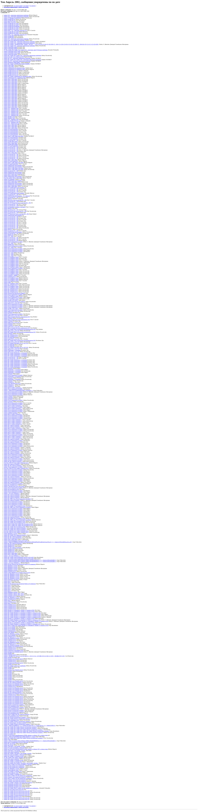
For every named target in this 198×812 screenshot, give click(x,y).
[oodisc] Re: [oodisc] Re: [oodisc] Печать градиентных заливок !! (20, 727)
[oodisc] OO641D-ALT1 (10, 276)
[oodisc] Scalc (7, 739)
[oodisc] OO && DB (9, 337)
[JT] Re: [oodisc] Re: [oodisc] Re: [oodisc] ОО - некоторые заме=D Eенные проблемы (26, 50)
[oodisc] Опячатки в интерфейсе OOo (13, 650)
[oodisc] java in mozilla (9, 626)
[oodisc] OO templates (9, 179)
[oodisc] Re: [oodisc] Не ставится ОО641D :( (15, 528)
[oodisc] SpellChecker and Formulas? (13, 165)
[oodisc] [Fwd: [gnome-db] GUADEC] (13, 241)
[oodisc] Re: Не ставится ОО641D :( (13, 461)
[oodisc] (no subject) (9, 734)
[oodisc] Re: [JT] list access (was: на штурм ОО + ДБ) (17, 203)
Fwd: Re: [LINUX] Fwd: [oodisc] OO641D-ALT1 (16, 462)
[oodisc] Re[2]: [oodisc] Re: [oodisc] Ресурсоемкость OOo (18, 524)
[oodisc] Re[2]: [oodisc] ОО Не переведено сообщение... (18, 775)
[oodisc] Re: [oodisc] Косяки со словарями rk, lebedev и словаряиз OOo (22, 624)
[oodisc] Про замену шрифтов (11, 752)
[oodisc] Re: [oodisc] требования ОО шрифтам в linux (17, 76)
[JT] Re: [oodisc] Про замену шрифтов (14, 757)
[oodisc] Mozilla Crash (9, 116)
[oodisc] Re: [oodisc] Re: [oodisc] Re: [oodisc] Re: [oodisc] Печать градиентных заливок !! (27, 731)
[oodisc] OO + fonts (9, 247)
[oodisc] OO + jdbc (8, 236)
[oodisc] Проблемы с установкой (12, 350)
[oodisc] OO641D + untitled (11, 275)
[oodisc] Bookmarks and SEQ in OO (13, 784)
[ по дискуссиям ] (18, 5)
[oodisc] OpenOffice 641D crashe (12, 51)
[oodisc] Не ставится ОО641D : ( (12, 425)
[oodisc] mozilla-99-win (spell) (11, 23)
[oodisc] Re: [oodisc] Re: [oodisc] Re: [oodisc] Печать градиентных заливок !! (23, 729)
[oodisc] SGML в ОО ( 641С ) (11, 308)
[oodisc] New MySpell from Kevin (12, 383)
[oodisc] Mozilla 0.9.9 (9, 544)
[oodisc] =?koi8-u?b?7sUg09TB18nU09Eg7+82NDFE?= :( (18, 390)
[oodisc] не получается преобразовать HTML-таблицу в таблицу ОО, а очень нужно (26, 735)
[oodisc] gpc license (8, 745)
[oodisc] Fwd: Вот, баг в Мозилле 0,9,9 (14, 57)
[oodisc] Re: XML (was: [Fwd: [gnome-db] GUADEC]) (17, 499)
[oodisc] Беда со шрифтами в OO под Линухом (16, 742)
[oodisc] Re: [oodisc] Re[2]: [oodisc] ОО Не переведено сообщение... (21, 788)
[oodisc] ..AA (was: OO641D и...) (12, 493)
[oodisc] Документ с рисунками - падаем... (15, 746)
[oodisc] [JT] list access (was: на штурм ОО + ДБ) (16, 214)
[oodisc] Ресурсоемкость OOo (11, 489)
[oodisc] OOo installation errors (11, 706)
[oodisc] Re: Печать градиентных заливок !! (15, 717)
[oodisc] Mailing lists (9, 244)
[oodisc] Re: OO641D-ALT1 (11, 285)
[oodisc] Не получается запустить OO (13, 789)
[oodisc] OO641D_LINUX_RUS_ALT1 (14, 593)
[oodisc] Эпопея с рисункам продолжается (15, 777)
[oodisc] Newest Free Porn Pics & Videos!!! (14, 293)
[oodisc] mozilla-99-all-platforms (12, 26)
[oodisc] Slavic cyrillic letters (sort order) (14, 136)
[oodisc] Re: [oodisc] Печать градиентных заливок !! (17, 718)
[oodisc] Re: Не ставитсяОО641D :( (13, 538)
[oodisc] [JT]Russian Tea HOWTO (12, 18)
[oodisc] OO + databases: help (11, 108)
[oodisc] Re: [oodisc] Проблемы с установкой (15, 353)
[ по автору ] (32, 5)
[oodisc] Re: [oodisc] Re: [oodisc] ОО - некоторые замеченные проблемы (22, 55)
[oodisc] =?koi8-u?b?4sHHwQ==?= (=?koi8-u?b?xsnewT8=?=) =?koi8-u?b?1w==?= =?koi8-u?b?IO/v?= (30, 725)
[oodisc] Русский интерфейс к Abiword (14, 747)
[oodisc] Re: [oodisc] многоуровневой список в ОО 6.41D (19, 557)
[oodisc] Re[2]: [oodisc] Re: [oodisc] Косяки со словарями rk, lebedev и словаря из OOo (26, 621)
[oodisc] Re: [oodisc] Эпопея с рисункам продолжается (18, 782)
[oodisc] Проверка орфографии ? (12, 62)
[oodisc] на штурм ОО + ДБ (11, 140)
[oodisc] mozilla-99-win (9, 19)
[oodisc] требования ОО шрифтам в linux (14, 68)
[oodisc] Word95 (8, 653)
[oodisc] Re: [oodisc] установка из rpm (13, 756)
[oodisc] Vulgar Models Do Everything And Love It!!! (17, 572)
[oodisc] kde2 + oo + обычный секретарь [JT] (15, 30)
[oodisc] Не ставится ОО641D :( (12, 426)
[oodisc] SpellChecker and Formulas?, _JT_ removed (17, 196)
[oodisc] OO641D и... (9, 382)
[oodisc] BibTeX (8, 198)
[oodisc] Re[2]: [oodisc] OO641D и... (13, 387)
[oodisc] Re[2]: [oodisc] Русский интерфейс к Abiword (18, 764)
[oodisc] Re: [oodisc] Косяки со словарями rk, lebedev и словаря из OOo (22, 613)
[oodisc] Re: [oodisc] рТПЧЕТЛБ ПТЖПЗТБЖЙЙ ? (17, 63)
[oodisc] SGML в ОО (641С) (11, 300)
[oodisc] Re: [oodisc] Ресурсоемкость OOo (14, 506)
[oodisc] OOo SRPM (9, 632)
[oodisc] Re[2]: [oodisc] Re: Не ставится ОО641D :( (17, 714)
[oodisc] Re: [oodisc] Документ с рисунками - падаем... (18, 753)
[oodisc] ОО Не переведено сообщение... (14, 766)
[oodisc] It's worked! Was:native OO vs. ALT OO (16, 343)
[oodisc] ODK (7, 282)
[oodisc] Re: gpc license (9, 743)
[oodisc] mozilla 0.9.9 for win (11, 70)
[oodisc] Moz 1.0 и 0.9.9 (10, 22)
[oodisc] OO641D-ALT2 (10, 571)
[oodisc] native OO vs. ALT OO (12, 303)
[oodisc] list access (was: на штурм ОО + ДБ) (15, 200)
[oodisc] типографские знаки (11, 770)
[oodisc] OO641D (8, 312)
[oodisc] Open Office (9, 65)
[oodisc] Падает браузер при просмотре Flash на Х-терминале (20, 564)
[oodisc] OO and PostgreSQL (11, 129)
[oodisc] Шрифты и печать (10, 533)
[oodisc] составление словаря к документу (15, 207)
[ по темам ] (26, 5)
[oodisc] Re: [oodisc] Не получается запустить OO (17, 791)
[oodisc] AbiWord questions (10, 412)
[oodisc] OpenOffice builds (10, 47)
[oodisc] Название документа (11, 579)
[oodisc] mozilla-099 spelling (11, 141)
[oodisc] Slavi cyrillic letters (10, 79)
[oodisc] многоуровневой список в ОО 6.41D (15, 540)
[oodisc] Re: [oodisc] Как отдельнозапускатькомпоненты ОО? (20, 329)
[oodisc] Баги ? (7, 581)
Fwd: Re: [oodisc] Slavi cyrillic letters (13, 177)
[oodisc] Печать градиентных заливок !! (14, 704)
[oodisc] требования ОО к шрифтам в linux (15, 77)
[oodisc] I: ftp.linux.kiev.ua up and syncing (14, 486)
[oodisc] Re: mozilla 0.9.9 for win (12, 120)
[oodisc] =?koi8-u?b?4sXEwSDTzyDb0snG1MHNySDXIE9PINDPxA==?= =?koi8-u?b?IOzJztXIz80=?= (30, 560)
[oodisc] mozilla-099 (9, 36)
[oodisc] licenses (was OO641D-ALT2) (13, 646)
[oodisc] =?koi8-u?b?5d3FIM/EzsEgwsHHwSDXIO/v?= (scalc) (19, 736)
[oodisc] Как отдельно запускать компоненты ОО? (17, 316)
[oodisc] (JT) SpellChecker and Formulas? (14, 187)
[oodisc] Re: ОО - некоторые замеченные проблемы (17, 58)
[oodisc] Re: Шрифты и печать (11, 574)
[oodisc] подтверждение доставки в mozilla (15, 722)
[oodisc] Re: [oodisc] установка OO (13, 761)
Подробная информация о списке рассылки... (16, 7)
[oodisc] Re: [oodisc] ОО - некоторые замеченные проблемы (19, 41)
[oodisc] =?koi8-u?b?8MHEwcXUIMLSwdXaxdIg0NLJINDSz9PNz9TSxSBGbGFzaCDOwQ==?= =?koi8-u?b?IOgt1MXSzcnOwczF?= (38, 542)
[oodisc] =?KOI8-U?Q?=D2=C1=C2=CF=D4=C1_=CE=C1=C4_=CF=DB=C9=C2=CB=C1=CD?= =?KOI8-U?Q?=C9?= (34, 656)
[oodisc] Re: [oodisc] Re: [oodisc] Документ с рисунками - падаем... (21, 763)
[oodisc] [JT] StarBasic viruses (11, 257)
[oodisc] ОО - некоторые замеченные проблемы (16, 15)
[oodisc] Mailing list (8, 234)
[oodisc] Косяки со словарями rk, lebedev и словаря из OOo (19, 610)
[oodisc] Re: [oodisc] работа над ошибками (15, 665)
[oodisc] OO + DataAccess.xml (11, 123)
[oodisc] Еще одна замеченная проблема (14, 40)
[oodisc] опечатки (8, 368)
